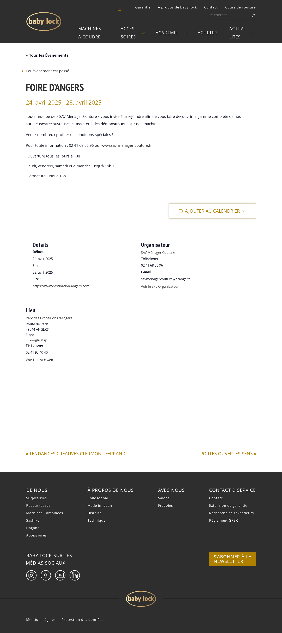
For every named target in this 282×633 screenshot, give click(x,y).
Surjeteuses (36, 498)
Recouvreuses (38, 505)
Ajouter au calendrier (212, 211)
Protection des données (82, 619)
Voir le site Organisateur (160, 286)
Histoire (95, 513)
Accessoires (128, 33)
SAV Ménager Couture (158, 252)
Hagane (32, 528)
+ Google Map (36, 340)
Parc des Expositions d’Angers (49, 318)
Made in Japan (100, 505)
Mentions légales (41, 619)
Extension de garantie (228, 505)
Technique (96, 520)
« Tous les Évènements (47, 55)
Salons (164, 498)
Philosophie (98, 498)
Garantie (142, 7)
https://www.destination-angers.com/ (62, 286)
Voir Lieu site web (39, 360)
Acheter (207, 33)
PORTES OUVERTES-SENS (228, 454)
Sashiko (33, 520)
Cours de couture (240, 7)
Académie (167, 33)
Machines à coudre (89, 33)
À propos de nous (111, 490)
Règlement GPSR (223, 520)
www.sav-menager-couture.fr (126, 145)
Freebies (165, 505)
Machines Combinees (44, 513)
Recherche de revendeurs (231, 513)
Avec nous (171, 490)
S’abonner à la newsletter (233, 559)
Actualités (237, 33)
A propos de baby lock (177, 7)
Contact (211, 7)
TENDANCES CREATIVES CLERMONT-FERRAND (76, 454)
